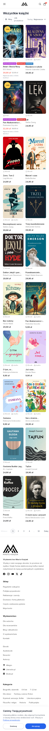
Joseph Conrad (31, 469)
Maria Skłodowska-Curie (35, 518)
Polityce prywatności (11, 720)
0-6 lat (24, 689)
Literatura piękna (34, 698)
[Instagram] (8, 574)
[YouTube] (13, 574)
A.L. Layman (7, 469)
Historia (22, 702)
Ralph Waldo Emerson (34, 275)
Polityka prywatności (11, 591)
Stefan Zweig (31, 122)
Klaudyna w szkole (34, 67)
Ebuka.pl (9, 674)
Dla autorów (8, 621)
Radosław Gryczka (10, 125)
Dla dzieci (7, 694)
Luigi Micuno (7, 178)
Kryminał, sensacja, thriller (13, 698)
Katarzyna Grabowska (11, 421)
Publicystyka (34, 702)
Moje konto (7, 608)
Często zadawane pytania (14, 604)
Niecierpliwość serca (12, 224)
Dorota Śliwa (30, 372)
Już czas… (30, 369)
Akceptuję (36, 726)
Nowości (6, 655)
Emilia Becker (31, 178)
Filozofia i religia (9, 702)
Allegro (9, 665)
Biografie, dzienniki (11, 689)
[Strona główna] (24, 4)
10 (39, 531)
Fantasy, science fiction (23, 694)
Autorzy (6, 659)
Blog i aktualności (10, 630)
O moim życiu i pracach (36, 515)
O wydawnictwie (10, 634)
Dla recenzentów (10, 625)
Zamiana (7, 418)
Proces (6, 515)
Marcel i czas (31, 175)
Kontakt (6, 638)
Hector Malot (8, 324)
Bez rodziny (8, 321)
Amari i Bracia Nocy (11, 67)
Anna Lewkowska (32, 421)
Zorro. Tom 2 (8, 175)
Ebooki (6, 646)
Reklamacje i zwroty (11, 595)
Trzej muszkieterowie (35, 224)
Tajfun (28, 466)
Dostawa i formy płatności (14, 600)
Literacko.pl (10, 669)
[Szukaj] (40, 4)
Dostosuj (13, 726)
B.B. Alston (7, 69)
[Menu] (4, 4)
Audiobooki (7, 651)
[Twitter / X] (17, 574)
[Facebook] (4, 574)
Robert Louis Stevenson (12, 275)
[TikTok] (21, 574)
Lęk (27, 120)
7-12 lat (33, 689)
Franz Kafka (7, 517)
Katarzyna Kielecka (10, 372)
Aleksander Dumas (33, 227)
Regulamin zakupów (11, 587)
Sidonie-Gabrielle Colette (35, 69)
